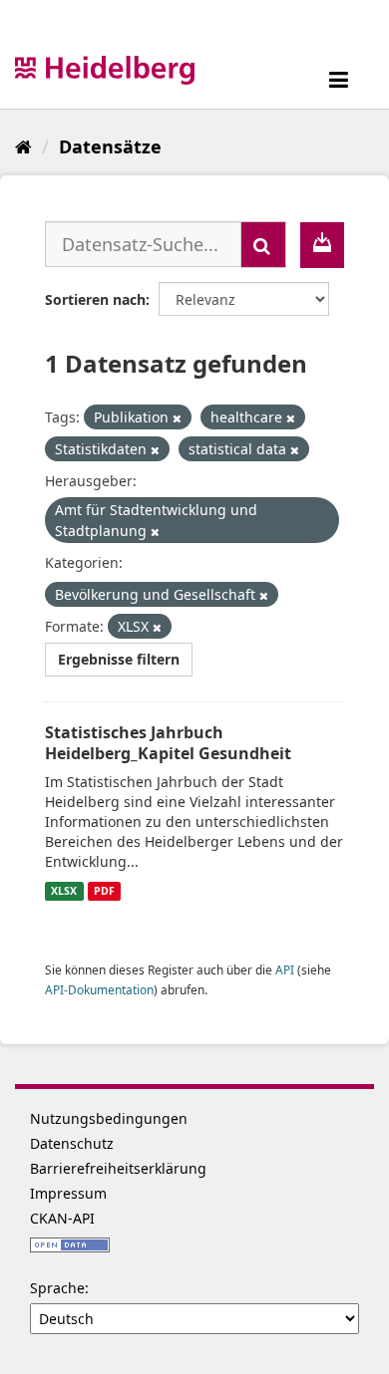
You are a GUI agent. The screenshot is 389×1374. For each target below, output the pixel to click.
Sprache (57, 1287)
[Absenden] (263, 244)
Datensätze (110, 146)
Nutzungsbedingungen (109, 1118)
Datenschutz (72, 1143)
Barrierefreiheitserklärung (118, 1168)
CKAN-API (62, 1218)
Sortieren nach (95, 299)
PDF (104, 891)
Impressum (68, 1193)
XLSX (64, 891)
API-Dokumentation (99, 989)
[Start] (23, 146)
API (284, 969)
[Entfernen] (177, 418)
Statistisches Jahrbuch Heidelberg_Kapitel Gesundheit (168, 742)
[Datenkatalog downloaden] (322, 245)
